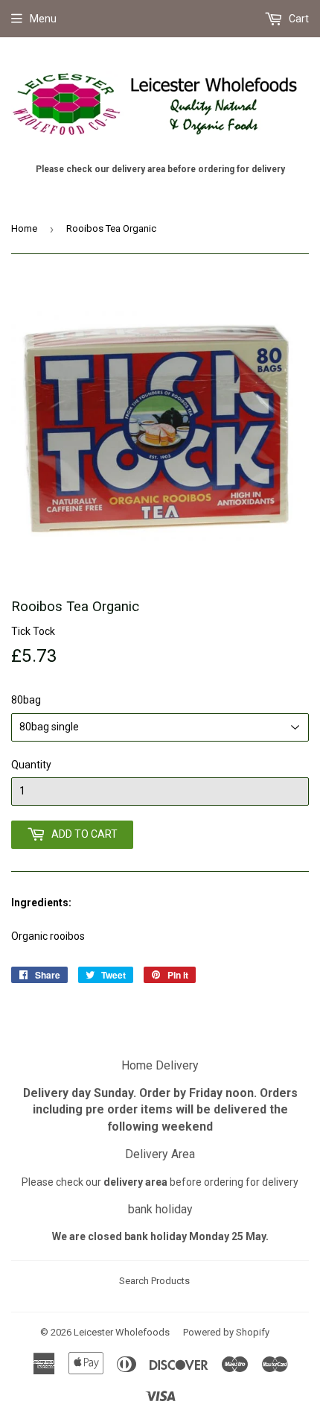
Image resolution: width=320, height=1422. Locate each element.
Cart (298, 19)
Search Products (154, 1280)
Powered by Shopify (226, 1332)
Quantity (31, 765)
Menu (43, 19)
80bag (26, 700)
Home (24, 228)
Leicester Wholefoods (122, 1332)
